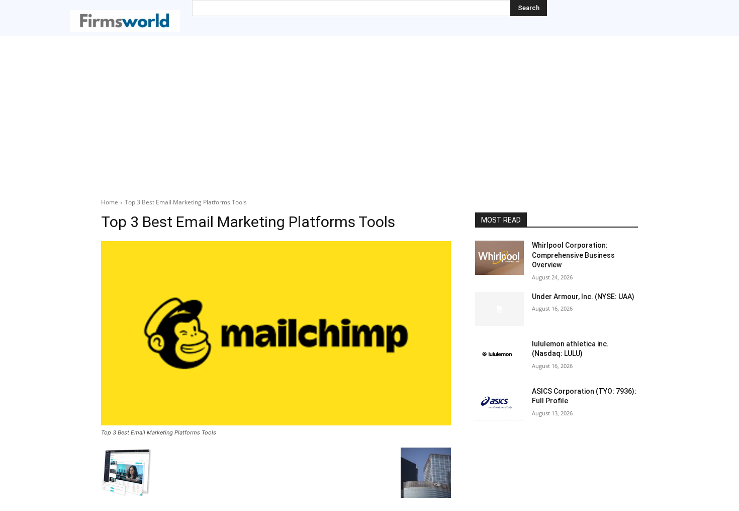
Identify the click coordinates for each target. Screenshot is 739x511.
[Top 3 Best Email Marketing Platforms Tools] (276, 333)
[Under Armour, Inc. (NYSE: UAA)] (499, 309)
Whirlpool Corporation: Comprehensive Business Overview (573, 255)
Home (109, 202)
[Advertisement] (369, 111)
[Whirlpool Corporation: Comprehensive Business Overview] (499, 258)
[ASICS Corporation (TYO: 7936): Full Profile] (499, 404)
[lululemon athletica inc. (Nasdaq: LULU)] (499, 356)
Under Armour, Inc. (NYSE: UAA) (583, 297)
